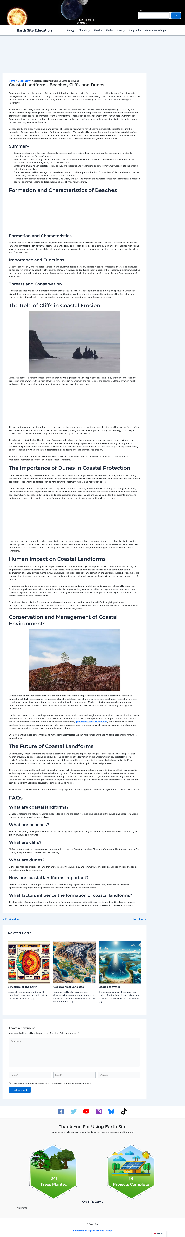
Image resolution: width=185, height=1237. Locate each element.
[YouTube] (86, 1111)
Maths (109, 30)
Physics (98, 30)
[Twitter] (73, 1111)
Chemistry (84, 30)
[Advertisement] (74, 56)
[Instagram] (99, 1111)
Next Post (139, 919)
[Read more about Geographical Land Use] (74, 962)
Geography (135, 30)
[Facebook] (61, 1111)
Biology (70, 30)
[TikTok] (124, 1111)
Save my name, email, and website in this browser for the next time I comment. (52, 1083)
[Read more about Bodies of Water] (120, 962)
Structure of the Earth (22, 986)
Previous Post (11, 919)
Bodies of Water (109, 986)
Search (141, 10)
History (121, 30)
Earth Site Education (34, 30)
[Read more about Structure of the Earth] (29, 962)
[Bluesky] (111, 1111)
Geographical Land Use (68, 986)
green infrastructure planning (91, 721)
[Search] (176, 15)
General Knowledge (155, 30)
